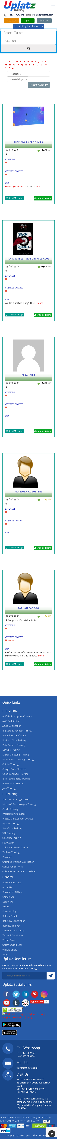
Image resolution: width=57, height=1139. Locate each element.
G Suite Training (10, 764)
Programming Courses (13, 813)
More (37, 186)
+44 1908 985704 (26, 1056)
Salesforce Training (12, 828)
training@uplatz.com (42, 14)
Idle (49, 499)
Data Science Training (13, 745)
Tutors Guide (9, 940)
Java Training (9, 788)
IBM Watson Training (13, 783)
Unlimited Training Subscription (18, 861)
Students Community (13, 930)
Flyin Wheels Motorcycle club (28, 258)
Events (5, 906)
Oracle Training (10, 809)
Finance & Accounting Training (18, 759)
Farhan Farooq (28, 608)
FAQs (5, 954)
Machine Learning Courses (16, 799)
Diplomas (7, 857)
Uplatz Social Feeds (12, 944)
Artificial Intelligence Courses (17, 716)
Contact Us (8, 896)
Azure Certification (11, 725)
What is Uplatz (9, 949)
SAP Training (8, 833)
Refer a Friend (9, 916)
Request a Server (11, 925)
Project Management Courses (17, 818)
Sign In (27, 20)
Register (11, 20)
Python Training (10, 823)
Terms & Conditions (12, 935)
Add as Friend (44, 198)
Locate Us (7, 901)
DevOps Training (10, 749)
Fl (35, 302)
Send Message (15, 198)
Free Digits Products (28, 142)
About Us (7, 887)
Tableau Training (10, 852)
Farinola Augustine (28, 491)
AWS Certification (11, 721)
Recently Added (38, 84)
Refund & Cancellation (13, 920)
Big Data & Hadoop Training (17, 730)
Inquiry (44, 20)
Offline (47, 150)
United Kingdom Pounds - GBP (29, 26)
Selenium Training (11, 837)
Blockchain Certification (14, 735)
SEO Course (8, 842)
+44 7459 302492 (16, 14)
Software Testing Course (15, 847)
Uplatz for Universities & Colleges (19, 871)
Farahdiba (28, 375)
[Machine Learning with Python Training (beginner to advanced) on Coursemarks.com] (28, 1015)
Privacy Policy (9, 911)
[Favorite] (39, 150)
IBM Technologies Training (16, 778)
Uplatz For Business (12, 866)
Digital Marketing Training (15, 754)
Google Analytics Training (15, 773)
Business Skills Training (14, 740)
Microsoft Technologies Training (19, 804)
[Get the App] (11, 1024)
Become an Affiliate (12, 892)
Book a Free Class (11, 882)
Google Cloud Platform (14, 769)
